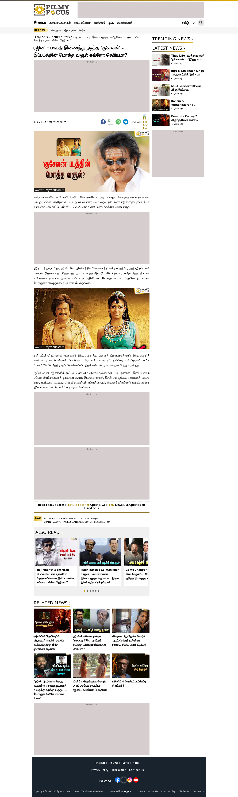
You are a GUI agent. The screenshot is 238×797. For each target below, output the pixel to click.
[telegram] (125, 122)
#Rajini (94, 518)
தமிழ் (185, 22)
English (100, 762)
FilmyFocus (41, 37)
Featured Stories (61, 37)
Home (41, 23)
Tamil (125, 762)
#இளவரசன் (69, 30)
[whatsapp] (118, 122)
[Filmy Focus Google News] (145, 116)
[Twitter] (110, 122)
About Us (153, 791)
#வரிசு (82, 30)
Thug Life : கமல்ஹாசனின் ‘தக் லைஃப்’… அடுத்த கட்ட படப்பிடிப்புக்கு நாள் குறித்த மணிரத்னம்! (187, 61)
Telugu (113, 762)
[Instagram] (129, 780)
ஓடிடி (111, 23)
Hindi (135, 762)
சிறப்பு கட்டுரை (82, 23)
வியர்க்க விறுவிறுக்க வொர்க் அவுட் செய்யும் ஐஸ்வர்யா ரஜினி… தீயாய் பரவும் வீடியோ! (129, 640)
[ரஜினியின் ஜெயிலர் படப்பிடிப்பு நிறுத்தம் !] (130, 665)
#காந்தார (56, 30)
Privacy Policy (99, 769)
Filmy (111, 505)
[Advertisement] (141, 9)
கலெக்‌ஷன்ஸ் (124, 23)
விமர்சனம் (99, 23)
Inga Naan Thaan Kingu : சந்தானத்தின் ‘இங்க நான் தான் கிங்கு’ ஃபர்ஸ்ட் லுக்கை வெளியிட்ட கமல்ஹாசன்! (187, 76)
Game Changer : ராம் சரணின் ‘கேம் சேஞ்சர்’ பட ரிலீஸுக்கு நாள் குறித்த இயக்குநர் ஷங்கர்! (144, 574)
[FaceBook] (103, 122)
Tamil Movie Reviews (92, 791)
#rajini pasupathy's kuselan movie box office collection (77, 521)
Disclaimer (119, 769)
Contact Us (136, 769)
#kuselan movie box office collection (66, 518)
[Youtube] (136, 780)
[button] (84, 591)
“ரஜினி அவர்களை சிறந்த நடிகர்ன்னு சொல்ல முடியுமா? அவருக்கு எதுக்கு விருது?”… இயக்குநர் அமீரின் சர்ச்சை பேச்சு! (50, 689)
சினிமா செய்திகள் (60, 23)
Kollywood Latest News (66, 791)
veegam (126, 791)
